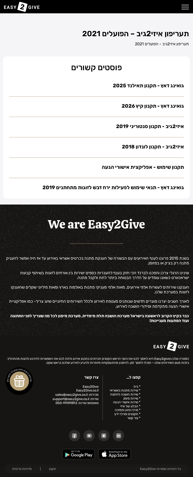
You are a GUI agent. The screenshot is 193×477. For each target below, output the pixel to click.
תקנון (52, 469)
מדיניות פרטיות (22, 469)
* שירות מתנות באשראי (125, 390)
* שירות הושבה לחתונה (125, 394)
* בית (136, 386)
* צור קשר (133, 418)
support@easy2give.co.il (71, 399)
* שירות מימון (131, 398)
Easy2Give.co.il (87, 390)
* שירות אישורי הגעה (126, 402)
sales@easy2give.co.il (71, 394)
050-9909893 (66, 403)
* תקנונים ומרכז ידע (127, 414)
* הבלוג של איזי (130, 406)
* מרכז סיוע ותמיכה (127, 410)
